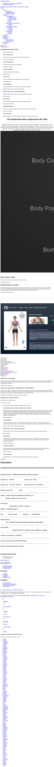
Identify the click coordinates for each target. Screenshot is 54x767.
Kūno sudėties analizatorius (11, 26)
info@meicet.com (15, 558)
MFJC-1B (10, 24)
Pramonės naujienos (10, 40)
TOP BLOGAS (41, 595)
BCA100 (10, 29)
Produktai (5, 14)
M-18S (9, 25)
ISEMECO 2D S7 (12, 18)
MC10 (9, 21)
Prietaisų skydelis (6, 42)
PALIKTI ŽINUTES (5, 560)
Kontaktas (5, 43)
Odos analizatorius (10, 16)
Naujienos (5, 38)
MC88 (9, 20)
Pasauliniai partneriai (10, 13)
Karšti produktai (26, 595)
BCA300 (10, 27)
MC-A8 (10, 33)
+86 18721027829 (17, 556)
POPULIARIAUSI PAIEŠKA (7, 596)
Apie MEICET (9, 11)
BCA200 (10, 30)
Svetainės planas (33, 595)
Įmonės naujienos (9, 39)
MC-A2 (10, 32)
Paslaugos (5, 36)
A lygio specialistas (12, 19)
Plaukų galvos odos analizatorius (12, 23)
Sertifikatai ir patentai (10, 12)
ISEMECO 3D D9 (12, 17)
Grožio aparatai (9, 31)
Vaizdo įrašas (6, 37)
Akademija (5, 34)
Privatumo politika (7, 568)
